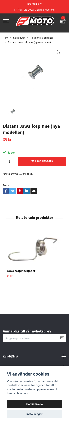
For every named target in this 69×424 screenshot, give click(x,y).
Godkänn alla (34, 404)
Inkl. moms (33, 3)
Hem (5, 37)
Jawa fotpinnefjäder (21, 271)
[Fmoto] (35, 22)
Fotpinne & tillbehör (42, 37)
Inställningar (34, 414)
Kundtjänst (10, 356)
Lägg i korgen (44, 161)
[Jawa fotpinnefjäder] (34, 249)
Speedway (19, 37)
